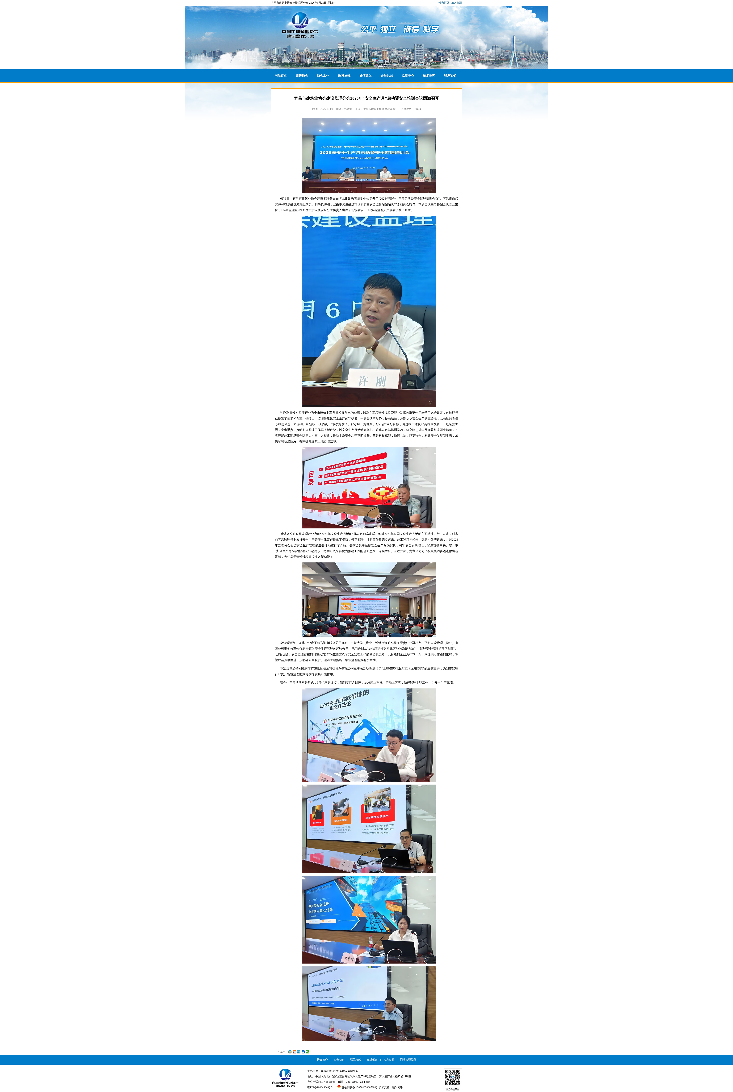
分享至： (282, 1052)
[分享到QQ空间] (290, 1051)
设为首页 (443, 2)
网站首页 (281, 75)
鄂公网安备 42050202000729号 (359, 1087)
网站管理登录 (408, 1059)
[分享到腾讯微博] (298, 1051)
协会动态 (339, 1059)
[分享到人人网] (303, 1051)
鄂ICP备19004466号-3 (320, 1087)
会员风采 (387, 75)
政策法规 (344, 75)
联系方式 (355, 1059)
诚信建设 (365, 75)
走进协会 (302, 75)
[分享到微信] (307, 1051)
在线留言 (372, 1059)
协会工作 (323, 75)
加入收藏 (456, 2)
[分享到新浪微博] (294, 1051)
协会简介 (322, 1059)
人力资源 (388, 1059)
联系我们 (450, 75)
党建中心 (408, 75)
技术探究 (429, 75)
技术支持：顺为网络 (391, 1087)
